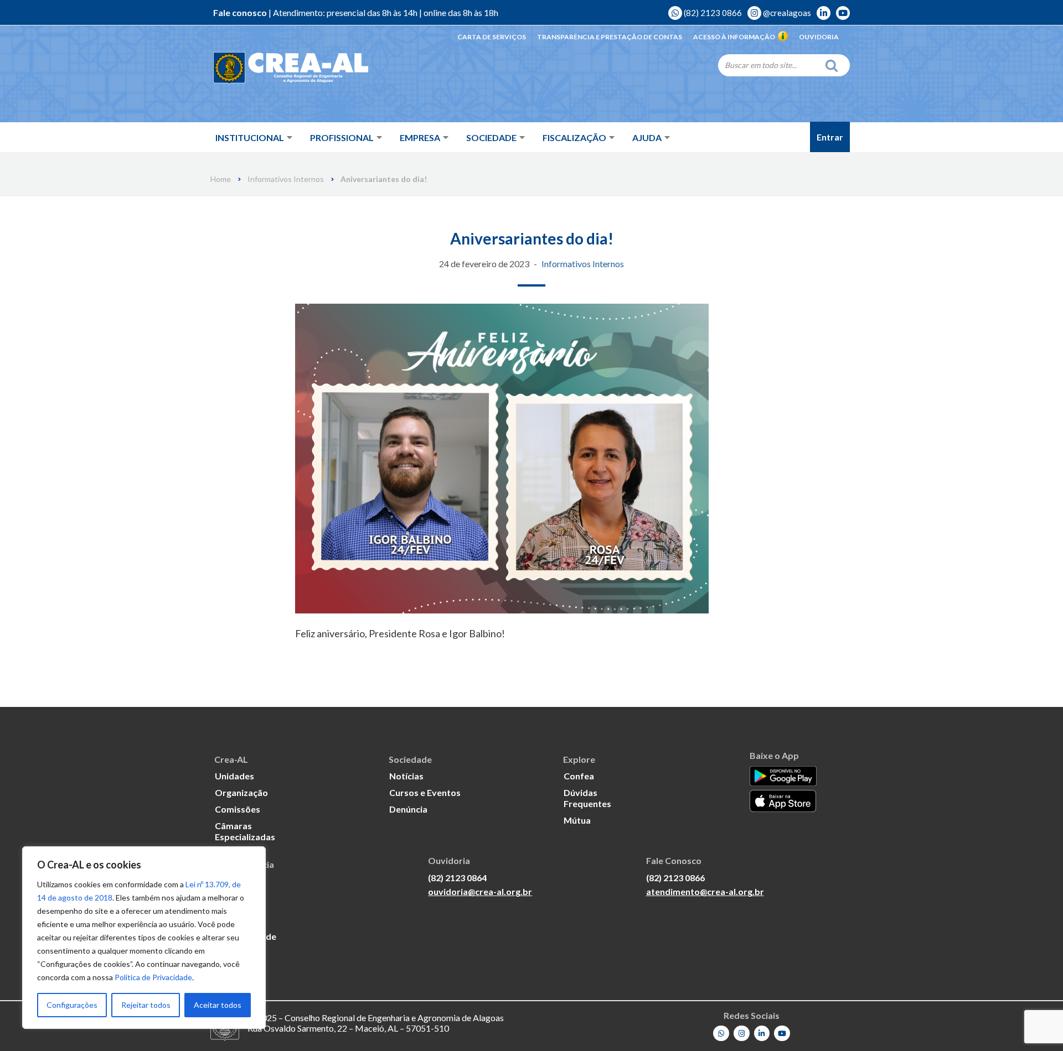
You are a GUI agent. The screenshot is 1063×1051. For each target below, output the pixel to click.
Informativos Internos (285, 179)
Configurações (72, 1005)
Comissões (237, 809)
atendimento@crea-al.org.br (705, 891)
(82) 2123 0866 (712, 13)
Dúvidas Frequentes (587, 798)
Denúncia (408, 809)
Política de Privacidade (153, 977)
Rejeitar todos (146, 1005)
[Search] (834, 65)
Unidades (234, 776)
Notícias (406, 776)
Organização (241, 792)
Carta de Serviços (491, 37)
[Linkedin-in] (762, 1034)
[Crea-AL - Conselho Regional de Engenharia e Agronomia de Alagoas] (290, 69)
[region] (144, 937)
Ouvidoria (819, 37)
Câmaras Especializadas (245, 831)
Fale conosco (240, 12)
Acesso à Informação (734, 37)
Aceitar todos (217, 1005)
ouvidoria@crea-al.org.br (480, 891)
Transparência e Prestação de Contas (609, 37)
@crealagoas (786, 13)
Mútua (577, 820)
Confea (579, 776)
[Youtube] (782, 1034)
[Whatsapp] (721, 1034)
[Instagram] (742, 1034)
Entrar (830, 137)
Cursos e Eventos (425, 792)
